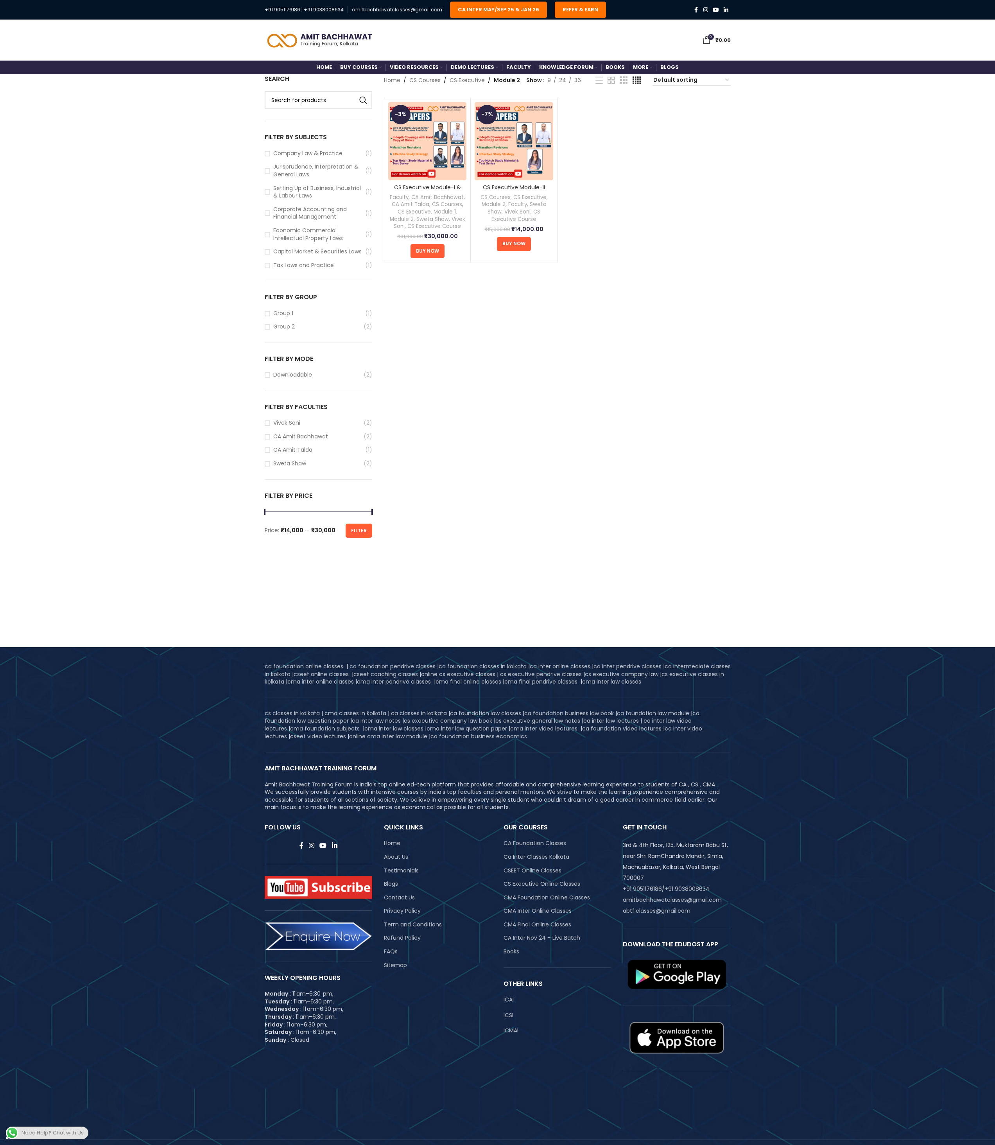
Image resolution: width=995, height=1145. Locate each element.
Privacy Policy (402, 911)
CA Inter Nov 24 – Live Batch (542, 938)
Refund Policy (402, 938)
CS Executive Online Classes (542, 884)
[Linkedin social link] (726, 10)
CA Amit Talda (292, 450)
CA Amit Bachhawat (300, 436)
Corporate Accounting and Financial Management (310, 213)
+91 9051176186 (282, 9)
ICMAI (511, 1030)
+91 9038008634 (324, 9)
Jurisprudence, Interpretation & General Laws (316, 170)
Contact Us (399, 897)
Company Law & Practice (307, 153)
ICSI (508, 1015)
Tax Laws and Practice (303, 265)
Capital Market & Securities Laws (317, 251)
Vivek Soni (286, 423)
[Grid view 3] (623, 80)
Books (511, 951)
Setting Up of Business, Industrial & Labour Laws (317, 192)
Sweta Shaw (289, 463)
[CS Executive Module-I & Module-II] (427, 141)
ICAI (509, 999)
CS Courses (425, 80)
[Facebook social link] (696, 10)
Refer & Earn (580, 9)
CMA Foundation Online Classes (547, 897)
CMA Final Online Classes (537, 924)
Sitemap (395, 965)
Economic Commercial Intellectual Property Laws (308, 234)
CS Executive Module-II (514, 187)
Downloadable (292, 375)
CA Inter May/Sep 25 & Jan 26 (498, 9)
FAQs (391, 951)
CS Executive (467, 80)
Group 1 (283, 313)
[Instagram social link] (705, 10)
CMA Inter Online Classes (538, 911)
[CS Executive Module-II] (514, 141)
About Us (396, 857)
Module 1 (445, 211)
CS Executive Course (434, 226)
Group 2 (284, 326)
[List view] (599, 80)
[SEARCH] (363, 100)
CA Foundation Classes (535, 843)
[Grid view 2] (611, 80)
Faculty (399, 197)
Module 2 (402, 219)
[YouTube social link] (715, 10)
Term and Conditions (413, 924)
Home (392, 80)
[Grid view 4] (637, 80)
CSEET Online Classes (532, 870)
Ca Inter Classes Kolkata (536, 857)
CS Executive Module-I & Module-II (427, 191)
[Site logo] (320, 39)
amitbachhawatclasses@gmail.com (397, 9)
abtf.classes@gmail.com (656, 911)
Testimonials (401, 870)
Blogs (391, 884)
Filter (359, 530)
